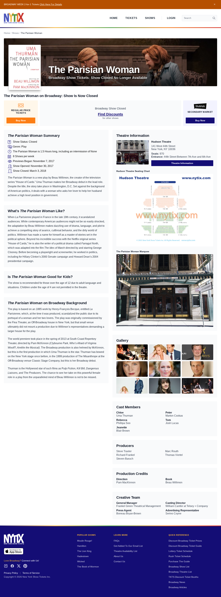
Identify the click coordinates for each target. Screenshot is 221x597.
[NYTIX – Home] (14, 18)
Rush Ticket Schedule (180, 556)
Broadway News (177, 582)
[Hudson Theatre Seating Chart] (164, 210)
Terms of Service (31, 573)
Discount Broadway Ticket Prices (185, 541)
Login (171, 18)
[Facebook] (12, 566)
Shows (150, 18)
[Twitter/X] (19, 566)
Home (114, 18)
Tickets (131, 18)
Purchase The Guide (179, 561)
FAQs (116, 541)
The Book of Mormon (88, 566)
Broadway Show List (179, 566)
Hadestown (83, 556)
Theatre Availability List (125, 551)
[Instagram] (6, 566)
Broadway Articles (178, 587)
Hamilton (81, 546)
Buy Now (21, 120)
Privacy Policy (11, 573)
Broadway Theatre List (180, 572)
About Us (118, 556)
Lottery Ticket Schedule (181, 551)
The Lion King (84, 551)
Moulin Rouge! (84, 541)
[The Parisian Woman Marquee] (164, 290)
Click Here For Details (51, 4)
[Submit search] (214, 18)
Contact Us (119, 561)
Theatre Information (182, 163)
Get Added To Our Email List (128, 546)
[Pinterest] (25, 566)
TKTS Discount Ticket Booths (183, 577)
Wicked (81, 561)
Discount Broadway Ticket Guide (185, 546)
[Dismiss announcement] (214, 4)
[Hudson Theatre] (132, 153)
